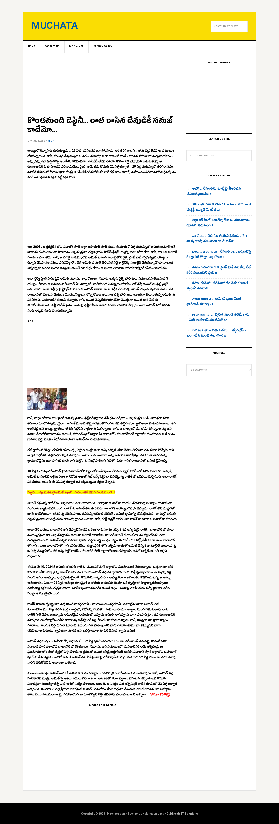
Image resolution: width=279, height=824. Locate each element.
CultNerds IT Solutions (182, 813)
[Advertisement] (102, 83)
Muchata (54, 25)
